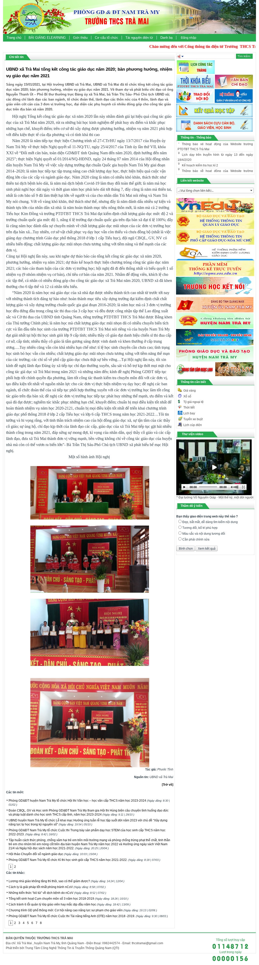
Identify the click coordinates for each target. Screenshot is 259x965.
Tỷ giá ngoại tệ (193, 402)
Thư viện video (192, 434)
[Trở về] (167, 784)
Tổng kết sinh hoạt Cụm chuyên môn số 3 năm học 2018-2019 (68, 898)
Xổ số (187, 396)
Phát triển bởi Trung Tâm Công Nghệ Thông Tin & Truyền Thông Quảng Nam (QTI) (62, 948)
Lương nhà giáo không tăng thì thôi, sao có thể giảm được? (66, 881)
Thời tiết (189, 407)
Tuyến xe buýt (193, 419)
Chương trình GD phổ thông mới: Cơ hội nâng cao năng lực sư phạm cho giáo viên (83, 910)
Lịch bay (189, 413)
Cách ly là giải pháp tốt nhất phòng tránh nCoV (57, 887)
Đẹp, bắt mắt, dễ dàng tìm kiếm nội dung (210, 522)
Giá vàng (189, 390)
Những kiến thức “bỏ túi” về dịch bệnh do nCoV (57, 893)
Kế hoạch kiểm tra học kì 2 (200, 156)
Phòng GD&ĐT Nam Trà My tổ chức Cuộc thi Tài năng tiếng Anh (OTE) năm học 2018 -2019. (88, 916)
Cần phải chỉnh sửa (195, 539)
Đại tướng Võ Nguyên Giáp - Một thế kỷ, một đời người (216, 497)
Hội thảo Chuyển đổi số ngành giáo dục (53, 854)
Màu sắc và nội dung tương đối (203, 533)
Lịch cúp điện (192, 425)
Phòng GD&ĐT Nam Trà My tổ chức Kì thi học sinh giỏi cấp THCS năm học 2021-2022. (84, 860)
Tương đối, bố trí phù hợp (200, 528)
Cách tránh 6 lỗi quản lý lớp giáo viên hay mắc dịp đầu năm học (70, 904)
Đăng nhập (188, 38)
